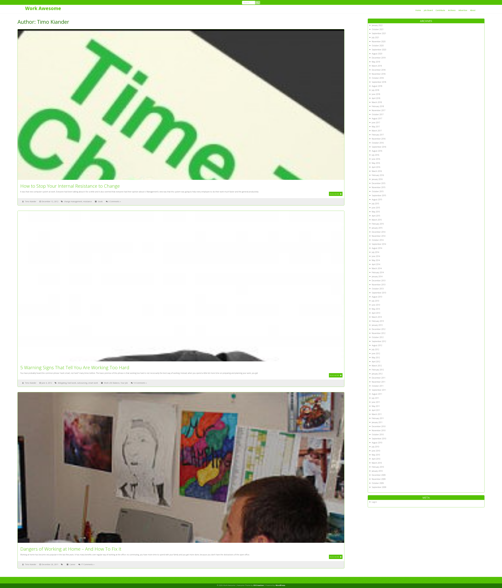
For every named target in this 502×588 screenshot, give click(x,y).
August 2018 (377, 86)
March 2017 (377, 130)
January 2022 (377, 25)
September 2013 (379, 292)
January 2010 (377, 471)
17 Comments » (87, 564)
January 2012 (377, 373)
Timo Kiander (30, 201)
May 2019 (376, 62)
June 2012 (376, 353)
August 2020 (377, 53)
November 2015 (378, 187)
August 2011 (377, 394)
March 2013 (377, 317)
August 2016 (377, 151)
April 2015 (376, 215)
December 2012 (378, 329)
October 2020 (378, 45)
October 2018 (378, 78)
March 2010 (377, 463)
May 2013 (376, 309)
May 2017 (376, 126)
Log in (374, 502)
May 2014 (376, 260)
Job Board (428, 10)
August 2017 (377, 118)
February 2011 (378, 418)
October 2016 (378, 143)
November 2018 (378, 74)
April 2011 (376, 410)
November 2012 (378, 333)
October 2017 (378, 114)
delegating (62, 383)
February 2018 (378, 106)
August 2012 (377, 345)
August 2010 (377, 442)
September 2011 (379, 390)
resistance (87, 201)
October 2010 (378, 434)
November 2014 (378, 236)
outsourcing (82, 383)
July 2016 (375, 155)
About (472, 10)
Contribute (440, 10)
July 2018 (375, 90)
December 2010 (378, 426)
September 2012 (379, 341)
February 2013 (378, 321)
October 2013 (378, 288)
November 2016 (378, 138)
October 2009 (378, 483)
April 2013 (376, 313)
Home (418, 10)
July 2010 (375, 446)
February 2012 (378, 369)
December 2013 (378, 280)
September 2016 (379, 147)
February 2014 (378, 272)
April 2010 (376, 459)
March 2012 (377, 365)
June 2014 (376, 256)
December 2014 (378, 232)
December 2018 (378, 70)
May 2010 (376, 455)
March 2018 (377, 102)
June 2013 (376, 305)
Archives (452, 10)
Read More (334, 194)
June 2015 (376, 207)
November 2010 (378, 430)
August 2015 (377, 199)
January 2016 (377, 179)
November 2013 (378, 284)
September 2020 (379, 49)
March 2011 (377, 414)
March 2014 (377, 268)
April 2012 (376, 361)
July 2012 (375, 349)
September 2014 (379, 244)
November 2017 (378, 110)
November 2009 (378, 479)
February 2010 (378, 467)
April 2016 (376, 167)
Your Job (124, 383)
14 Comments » (140, 383)
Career (72, 564)
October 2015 (378, 191)
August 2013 (377, 297)
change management (73, 201)
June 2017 (376, 122)
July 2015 (375, 203)
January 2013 (377, 325)
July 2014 (375, 252)
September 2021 (379, 33)
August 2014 (377, 248)
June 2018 (376, 94)
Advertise (462, 10)
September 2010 (379, 438)
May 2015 (376, 211)
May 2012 (376, 357)
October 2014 (378, 240)
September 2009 (379, 487)
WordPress (280, 585)
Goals (100, 201)
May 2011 (376, 406)
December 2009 (378, 475)
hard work (72, 383)
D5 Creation (258, 585)
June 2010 (376, 450)
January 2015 (377, 228)
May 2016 (376, 163)
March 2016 (377, 171)
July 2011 (375, 398)
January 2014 (377, 276)
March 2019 (377, 66)
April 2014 (376, 264)
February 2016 (378, 175)
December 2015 (378, 183)
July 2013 (375, 301)
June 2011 (376, 402)
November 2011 (378, 382)
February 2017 (378, 134)
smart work (93, 383)
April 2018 (376, 98)
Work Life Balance (111, 383)
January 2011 (377, 422)
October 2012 (378, 337)
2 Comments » (114, 201)
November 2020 (378, 41)
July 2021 (375, 37)
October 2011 (378, 386)
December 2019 (378, 57)
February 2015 (378, 224)
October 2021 (378, 29)
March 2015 (377, 220)
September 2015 (379, 195)
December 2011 (378, 378)
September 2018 (379, 82)
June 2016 (376, 159)
